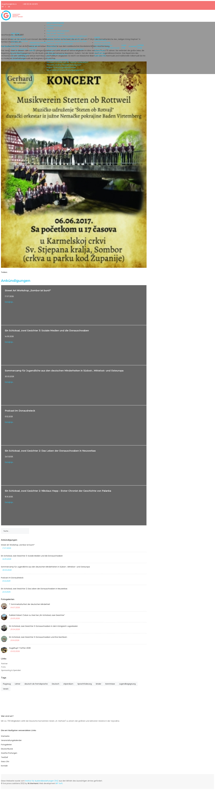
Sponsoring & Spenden (11, 670)
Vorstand (15, 46)
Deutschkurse (100, 40)
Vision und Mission (19, 57)
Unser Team (16, 44)
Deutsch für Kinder (102, 42)
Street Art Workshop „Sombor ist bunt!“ (28, 290)
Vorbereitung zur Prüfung (57, 59)
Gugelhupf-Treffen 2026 (20, 648)
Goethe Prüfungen (55, 25)
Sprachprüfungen (55, 23)
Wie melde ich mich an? (57, 54)
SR (3, 6)
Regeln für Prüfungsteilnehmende (61, 67)
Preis (49, 57)
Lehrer (17, 684)
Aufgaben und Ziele (19, 41)
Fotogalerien (34, 45)
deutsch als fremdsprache (36, 684)
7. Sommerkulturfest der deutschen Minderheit (29, 604)
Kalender (33, 48)
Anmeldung (52, 46)
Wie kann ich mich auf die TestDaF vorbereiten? (67, 62)
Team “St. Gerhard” (19, 49)
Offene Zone (140, 46)
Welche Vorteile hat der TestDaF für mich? (65, 38)
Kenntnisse (110, 684)
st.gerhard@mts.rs (9, 4)
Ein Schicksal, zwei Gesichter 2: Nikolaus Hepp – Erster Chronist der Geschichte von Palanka (58, 491)
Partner (4, 663)
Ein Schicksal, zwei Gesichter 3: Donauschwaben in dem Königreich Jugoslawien (43, 626)
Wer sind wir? (16, 36)
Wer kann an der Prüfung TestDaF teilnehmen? (67, 36)
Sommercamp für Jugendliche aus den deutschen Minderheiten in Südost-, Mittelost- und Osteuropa (64, 370)
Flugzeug (7, 684)
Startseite (6, 46)
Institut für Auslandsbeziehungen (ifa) (41, 781)
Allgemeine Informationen (58, 31)
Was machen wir (18, 38)
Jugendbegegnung (127, 684)
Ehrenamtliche (17, 52)
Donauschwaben (18, 59)
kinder (98, 684)
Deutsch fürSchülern (103, 45)
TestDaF (50, 28)
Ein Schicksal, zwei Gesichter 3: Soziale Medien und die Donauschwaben (47, 330)
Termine (50, 52)
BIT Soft (59, 783)
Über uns (15, 33)
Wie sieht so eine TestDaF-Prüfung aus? (64, 65)
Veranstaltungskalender (11, 740)
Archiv (32, 50)
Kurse (97, 37)
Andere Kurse (100, 55)
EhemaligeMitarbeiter (20, 54)
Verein (5, 689)
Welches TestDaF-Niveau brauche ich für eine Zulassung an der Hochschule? (67, 42)
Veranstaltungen (38, 42)
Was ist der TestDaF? (56, 33)
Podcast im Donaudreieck (20, 410)
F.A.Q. (3, 667)
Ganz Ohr (123, 46)
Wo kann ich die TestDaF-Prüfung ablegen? (65, 49)
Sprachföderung (85, 684)
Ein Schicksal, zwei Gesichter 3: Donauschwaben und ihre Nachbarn (38, 637)
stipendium (68, 684)
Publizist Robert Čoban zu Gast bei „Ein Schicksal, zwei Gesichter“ (37, 615)
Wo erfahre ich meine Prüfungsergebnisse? (65, 70)
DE (9, 6)
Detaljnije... (9, 302)
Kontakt (133, 46)
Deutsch (55, 684)
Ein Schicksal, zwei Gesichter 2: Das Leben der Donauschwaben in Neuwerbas (50, 450)
